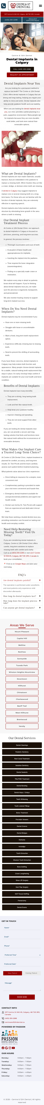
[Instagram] (9, 1048)
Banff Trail (22, 706)
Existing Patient (31, 973)
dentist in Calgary (10, 191)
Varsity (22, 726)
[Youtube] (13, 1048)
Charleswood (22, 699)
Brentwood (22, 719)
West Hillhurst (21, 713)
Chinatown (22, 692)
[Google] (6, 1048)
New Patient (12, 973)
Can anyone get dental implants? (19, 607)
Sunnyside (22, 659)
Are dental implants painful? (17, 580)
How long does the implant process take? (20, 602)
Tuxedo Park (22, 665)
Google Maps (20, 564)
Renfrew (22, 652)
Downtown (22, 679)
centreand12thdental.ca (14, 1022)
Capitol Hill (22, 638)
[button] (40, 5)
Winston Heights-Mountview (22, 672)
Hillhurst (22, 686)
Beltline (21, 645)
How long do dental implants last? (19, 596)
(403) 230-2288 (18, 553)
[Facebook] (3, 1048)
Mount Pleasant (22, 632)
